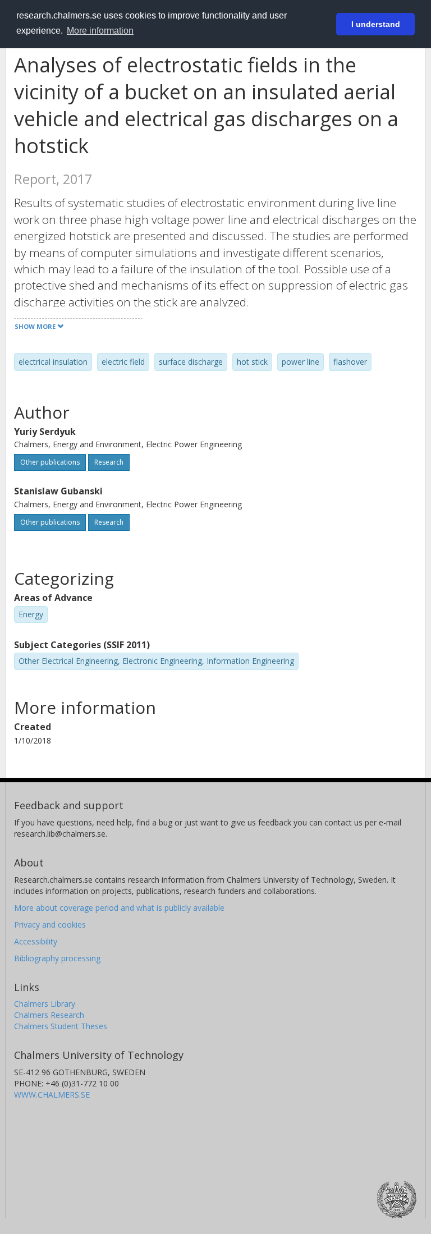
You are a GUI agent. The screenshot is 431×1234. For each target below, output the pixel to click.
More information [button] (100, 30)
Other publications (50, 462)
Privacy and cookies (50, 924)
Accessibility (35, 941)
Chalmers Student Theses (60, 1026)
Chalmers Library (44, 1003)
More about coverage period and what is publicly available (119, 907)
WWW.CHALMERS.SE (52, 1094)
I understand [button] (375, 24)
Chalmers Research (49, 1015)
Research (108, 462)
